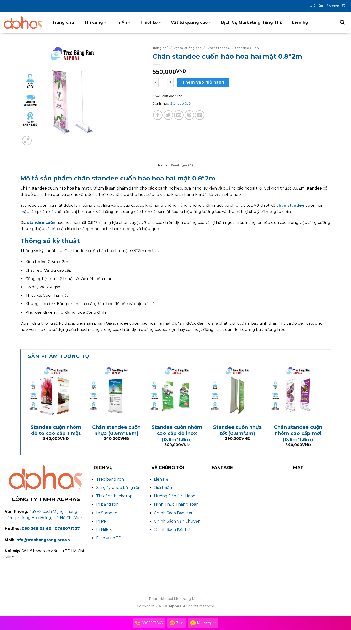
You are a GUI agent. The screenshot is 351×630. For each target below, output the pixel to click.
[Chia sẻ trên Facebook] (158, 115)
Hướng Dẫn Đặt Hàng (175, 496)
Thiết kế (149, 22)
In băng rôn (107, 504)
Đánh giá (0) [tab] (182, 165)
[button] (327, 6)
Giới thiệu (163, 487)
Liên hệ (300, 22)
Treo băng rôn (110, 479)
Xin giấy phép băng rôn (118, 487)
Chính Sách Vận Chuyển (177, 521)
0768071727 (67, 528)
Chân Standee (218, 48)
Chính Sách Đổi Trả (172, 529)
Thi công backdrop (114, 496)
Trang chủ (63, 22)
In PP (101, 521)
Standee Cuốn (247, 48)
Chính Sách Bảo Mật (173, 513)
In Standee (106, 513)
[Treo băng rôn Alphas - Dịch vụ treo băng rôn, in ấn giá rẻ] (23, 22)
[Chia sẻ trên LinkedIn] (199, 115)
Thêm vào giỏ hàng (203, 82)
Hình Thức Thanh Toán (176, 504)
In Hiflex (104, 529)
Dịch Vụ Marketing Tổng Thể (251, 22)
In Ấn (121, 22)
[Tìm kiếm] (342, 22)
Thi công (93, 22)
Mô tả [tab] (163, 165)
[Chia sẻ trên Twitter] (168, 115)
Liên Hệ (161, 479)
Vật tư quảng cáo (189, 22)
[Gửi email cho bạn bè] (179, 115)
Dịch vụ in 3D (109, 538)
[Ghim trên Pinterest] (189, 115)
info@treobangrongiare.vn (42, 540)
